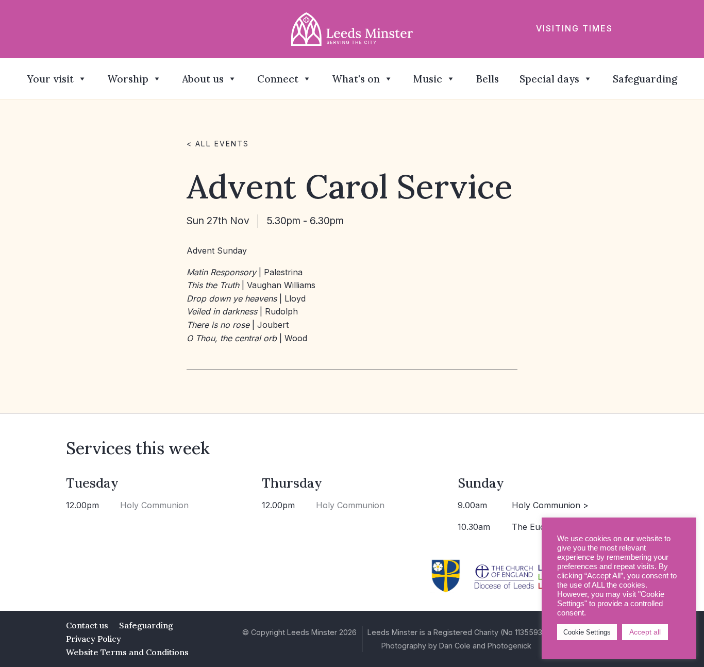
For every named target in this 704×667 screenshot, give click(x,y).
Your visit (50, 79)
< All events (218, 143)
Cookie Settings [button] (587, 632)
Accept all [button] (645, 632)
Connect (277, 79)
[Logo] (352, 28)
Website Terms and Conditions (127, 652)
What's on (356, 79)
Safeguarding (645, 79)
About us (203, 79)
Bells (487, 79)
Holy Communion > (550, 505)
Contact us (87, 625)
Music (427, 79)
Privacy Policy (93, 638)
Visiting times (574, 28)
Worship (127, 79)
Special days (549, 79)
